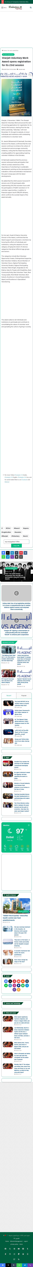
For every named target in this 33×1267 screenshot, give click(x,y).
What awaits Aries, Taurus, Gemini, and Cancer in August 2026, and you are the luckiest (21, 1046)
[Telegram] (8, 557)
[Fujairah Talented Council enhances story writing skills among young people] (24, 673)
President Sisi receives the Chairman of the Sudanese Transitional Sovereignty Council (21, 764)
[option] (16, 572)
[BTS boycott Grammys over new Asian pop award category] (8, 673)
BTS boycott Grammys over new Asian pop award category (7, 681)
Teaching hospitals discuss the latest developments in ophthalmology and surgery (21, 796)
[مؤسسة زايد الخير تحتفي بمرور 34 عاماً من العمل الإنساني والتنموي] (8, 732)
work (26, 536)
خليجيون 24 (17, 1238)
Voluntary (15, 536)
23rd (8, 528)
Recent (9, 695)
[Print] (21, 557)
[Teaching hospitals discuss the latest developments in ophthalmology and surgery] (8, 796)
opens (26, 528)
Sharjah (5, 536)
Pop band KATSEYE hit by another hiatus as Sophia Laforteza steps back (22, 703)
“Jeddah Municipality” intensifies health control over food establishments (15, 918)
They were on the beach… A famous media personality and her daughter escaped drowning (22, 943)
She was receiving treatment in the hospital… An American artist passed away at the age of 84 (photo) (22, 931)
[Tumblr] (16, 553)
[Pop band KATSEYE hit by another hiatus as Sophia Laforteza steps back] (8, 703)
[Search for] (31, 8)
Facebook (24, 479)
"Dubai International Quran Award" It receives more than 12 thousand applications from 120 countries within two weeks (24, 659)
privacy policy (14, 1244)
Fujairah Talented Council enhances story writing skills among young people (24, 681)
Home (5, 50)
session (18, 532)
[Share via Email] (16, 557)
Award (17, 528)
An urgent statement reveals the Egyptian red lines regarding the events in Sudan (22, 775)
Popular (23, 695)
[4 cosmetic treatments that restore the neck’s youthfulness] (8, 952)
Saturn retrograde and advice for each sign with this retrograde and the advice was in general (22, 1056)
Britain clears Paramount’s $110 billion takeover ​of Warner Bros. (22, 712)
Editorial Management (16, 1241)
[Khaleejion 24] (15, 7)
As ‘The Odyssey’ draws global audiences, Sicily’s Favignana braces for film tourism (14, 576)
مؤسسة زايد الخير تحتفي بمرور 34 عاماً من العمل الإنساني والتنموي (21, 732)
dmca (21, 1244)
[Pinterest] (21, 553)
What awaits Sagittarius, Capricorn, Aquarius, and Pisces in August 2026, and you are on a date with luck (21, 1020)
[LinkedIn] (12, 553)
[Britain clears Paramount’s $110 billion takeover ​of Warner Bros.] (8, 712)
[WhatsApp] (3, 557)
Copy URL (16, 545)
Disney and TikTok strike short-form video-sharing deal (22, 741)
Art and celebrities (13, 50)
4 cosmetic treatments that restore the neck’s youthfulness (22, 953)
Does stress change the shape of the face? (20, 961)
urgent (26, 1241)
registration (6, 532)
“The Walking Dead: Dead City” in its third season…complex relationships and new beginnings (8, 658)
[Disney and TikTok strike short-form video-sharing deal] (8, 741)
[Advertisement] (16, 29)
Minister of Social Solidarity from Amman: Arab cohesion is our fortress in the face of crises (22, 786)
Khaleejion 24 (19, 475)
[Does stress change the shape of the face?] (8, 961)
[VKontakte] (25, 553)
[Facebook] (3, 553)
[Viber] (12, 557)
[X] (8, 553)
